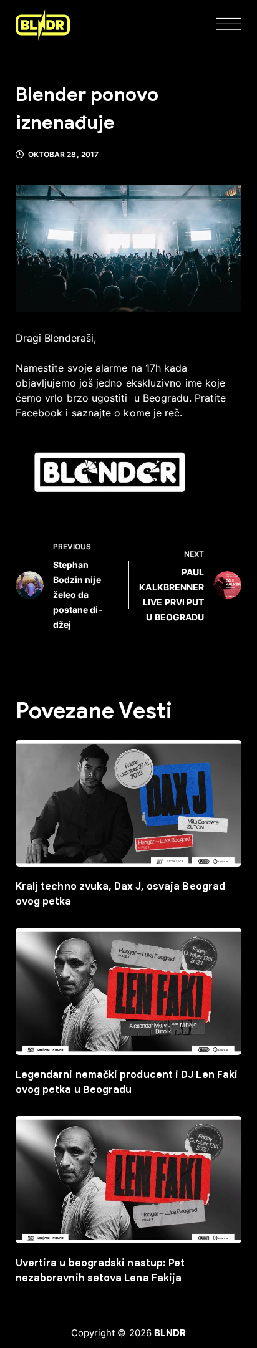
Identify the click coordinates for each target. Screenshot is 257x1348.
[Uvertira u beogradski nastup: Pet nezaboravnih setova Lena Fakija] (129, 1179)
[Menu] (228, 24)
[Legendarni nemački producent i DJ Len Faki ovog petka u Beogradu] (129, 991)
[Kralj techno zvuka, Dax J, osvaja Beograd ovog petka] (129, 803)
